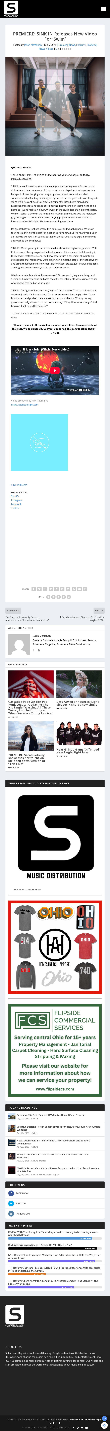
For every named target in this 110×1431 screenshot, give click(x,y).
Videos (49, 48)
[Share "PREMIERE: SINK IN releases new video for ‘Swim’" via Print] (85, 589)
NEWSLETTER (28, 1427)
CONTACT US (62, 1427)
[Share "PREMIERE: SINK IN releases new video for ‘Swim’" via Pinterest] (56, 589)
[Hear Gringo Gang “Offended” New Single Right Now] (79, 733)
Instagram (16, 500)
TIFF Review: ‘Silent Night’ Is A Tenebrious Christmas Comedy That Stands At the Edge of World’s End (53, 1282)
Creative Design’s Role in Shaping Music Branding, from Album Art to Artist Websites (58, 1128)
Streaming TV (52, 1174)
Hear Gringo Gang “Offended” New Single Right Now (78, 751)
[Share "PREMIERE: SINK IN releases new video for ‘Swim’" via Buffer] (68, 589)
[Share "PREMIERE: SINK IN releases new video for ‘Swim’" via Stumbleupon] (74, 589)
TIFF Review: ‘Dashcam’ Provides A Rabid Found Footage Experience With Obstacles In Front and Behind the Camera (54, 1269)
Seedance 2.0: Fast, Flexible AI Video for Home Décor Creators (51, 1115)
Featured (92, 44)
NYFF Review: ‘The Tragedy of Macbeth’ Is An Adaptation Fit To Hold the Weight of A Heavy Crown (54, 1256)
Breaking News (67, 44)
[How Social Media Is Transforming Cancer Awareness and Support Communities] (11, 1142)
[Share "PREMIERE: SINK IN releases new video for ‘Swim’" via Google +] (45, 589)
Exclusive (81, 44)
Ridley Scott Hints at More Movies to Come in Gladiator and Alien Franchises (53, 1156)
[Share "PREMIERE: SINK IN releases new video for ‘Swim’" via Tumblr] (51, 589)
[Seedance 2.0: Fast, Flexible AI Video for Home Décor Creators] (11, 1116)
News (42, 48)
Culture (34, 1118)
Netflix (42, 1174)
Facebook (16, 504)
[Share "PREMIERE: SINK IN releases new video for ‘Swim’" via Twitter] (39, 589)
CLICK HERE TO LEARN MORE (27, 889)
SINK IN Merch (19, 484)
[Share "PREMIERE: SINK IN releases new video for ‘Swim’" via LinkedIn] (62, 589)
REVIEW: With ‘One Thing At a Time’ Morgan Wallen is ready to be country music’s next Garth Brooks (53, 1234)
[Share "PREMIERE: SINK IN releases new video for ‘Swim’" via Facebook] (34, 589)
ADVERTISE (43, 1427)
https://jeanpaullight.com (24, 404)
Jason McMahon (33, 44)
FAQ (52, 1427)
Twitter (15, 508)
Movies (42, 1160)
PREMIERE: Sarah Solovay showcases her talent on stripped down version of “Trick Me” (26, 759)
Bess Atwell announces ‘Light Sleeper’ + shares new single (77, 703)
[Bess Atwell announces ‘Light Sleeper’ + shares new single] (79, 683)
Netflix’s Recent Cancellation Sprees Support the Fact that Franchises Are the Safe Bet (58, 1170)
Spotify (15, 496)
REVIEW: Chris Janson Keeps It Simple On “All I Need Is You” (40, 1245)
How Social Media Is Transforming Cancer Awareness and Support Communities (53, 1142)
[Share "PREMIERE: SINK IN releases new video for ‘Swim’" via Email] (79, 589)
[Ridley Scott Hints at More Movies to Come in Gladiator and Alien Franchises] (11, 1156)
